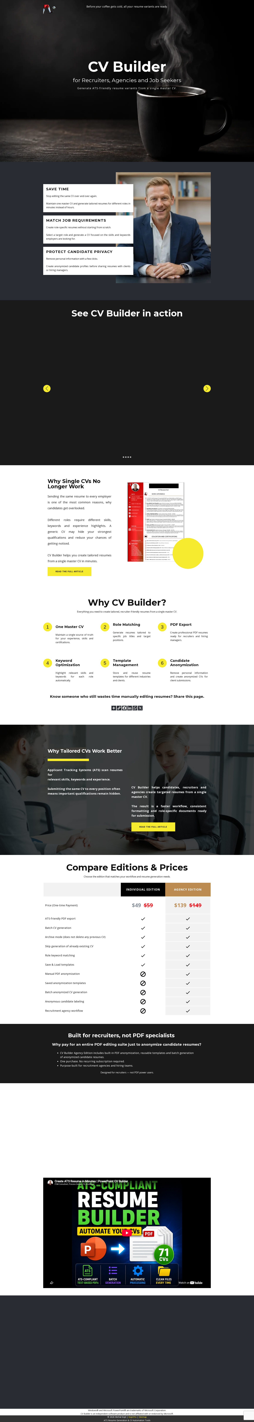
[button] (47, 388)
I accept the (229, 1335)
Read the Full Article (153, 826)
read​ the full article (69, 571)
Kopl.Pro (132, 1417)
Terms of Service (222, 1335)
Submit (207, 1322)
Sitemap (143, 1417)
